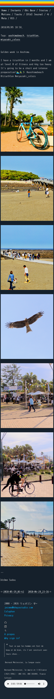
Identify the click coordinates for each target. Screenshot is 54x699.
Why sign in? (12, 638)
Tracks (18, 14)
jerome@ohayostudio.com (18, 607)
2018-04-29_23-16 (38, 591)
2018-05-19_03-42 (13, 591)
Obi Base (30, 10)
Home (4, 10)
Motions (6, 14)
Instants (16, 10)
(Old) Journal (34, 14)
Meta (4, 18)
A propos (9, 634)
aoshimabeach (16, 35)
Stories (43, 10)
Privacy (8, 615)
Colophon (9, 611)
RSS (12, 18)
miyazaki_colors (10, 39)
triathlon (32, 35)
